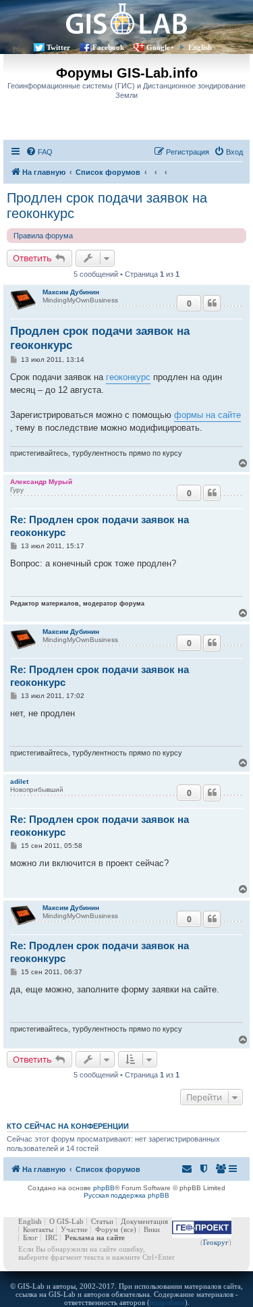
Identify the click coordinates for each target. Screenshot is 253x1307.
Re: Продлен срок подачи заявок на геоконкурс (99, 526)
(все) (128, 1229)
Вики (152, 1229)
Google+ (160, 47)
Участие (74, 1229)
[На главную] (126, 18)
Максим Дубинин (71, 292)
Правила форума (43, 236)
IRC (51, 1237)
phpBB (104, 1188)
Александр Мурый (41, 481)
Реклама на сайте (95, 1237)
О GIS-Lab (66, 1221)
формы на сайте (207, 415)
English (200, 47)
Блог (30, 1237)
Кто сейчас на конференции (68, 1126)
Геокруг (216, 1242)
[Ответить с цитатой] (212, 303)
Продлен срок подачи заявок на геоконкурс (107, 205)
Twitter (58, 47)
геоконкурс (128, 377)
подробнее (167, 1302)
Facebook (108, 47)
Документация (144, 1221)
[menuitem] (39, 152)
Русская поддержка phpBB (126, 1195)
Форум (106, 1229)
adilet (19, 781)
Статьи (102, 1221)
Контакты (38, 1229)
